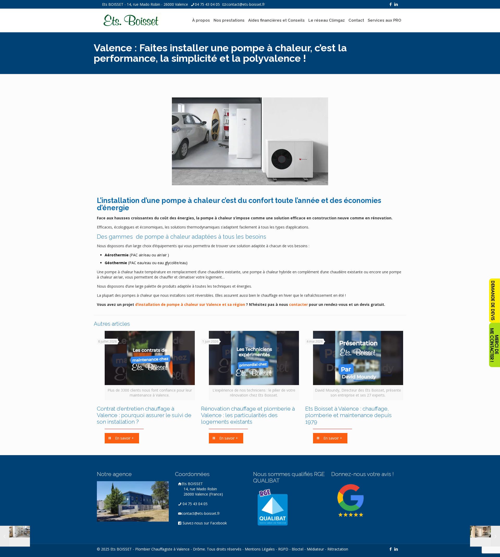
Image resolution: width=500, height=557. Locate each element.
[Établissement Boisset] (131, 20)
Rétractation (337, 549)
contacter (299, 304)
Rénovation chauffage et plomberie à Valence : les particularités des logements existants (248, 415)
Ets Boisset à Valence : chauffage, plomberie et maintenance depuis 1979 (348, 415)
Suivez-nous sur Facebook (204, 523)
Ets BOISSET (202, 489)
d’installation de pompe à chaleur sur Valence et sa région (190, 304)
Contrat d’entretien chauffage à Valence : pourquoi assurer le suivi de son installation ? (144, 415)
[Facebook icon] (390, 4)
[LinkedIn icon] (396, 4)
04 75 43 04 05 (207, 4)
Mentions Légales (260, 549)
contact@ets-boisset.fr (246, 4)
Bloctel (297, 549)
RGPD (283, 549)
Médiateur (315, 549)
